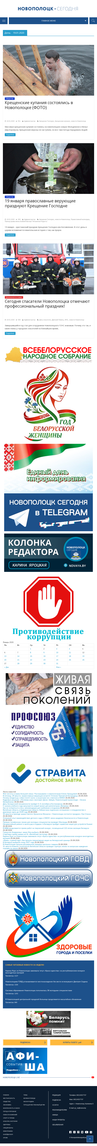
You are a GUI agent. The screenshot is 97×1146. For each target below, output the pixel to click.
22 (31, 660)
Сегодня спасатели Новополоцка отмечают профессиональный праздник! (47, 303)
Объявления (57, 1125)
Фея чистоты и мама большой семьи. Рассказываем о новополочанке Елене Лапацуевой (40, 794)
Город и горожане (9, 1111)
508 (18, 320)
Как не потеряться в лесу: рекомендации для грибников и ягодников (31, 808)
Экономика (7, 1105)
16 (44, 656)
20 (5, 660)
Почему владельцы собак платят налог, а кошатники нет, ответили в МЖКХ (34, 798)
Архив (5, 1137)
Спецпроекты (8, 1128)
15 (31, 656)
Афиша (55, 1115)
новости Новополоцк (78, 121)
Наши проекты (58, 1120)
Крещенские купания (62, 121)
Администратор (29, 121)
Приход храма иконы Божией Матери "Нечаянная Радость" (26, 221)
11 (70, 652)
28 (18, 663)
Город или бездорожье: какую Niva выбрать (21, 832)
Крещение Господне (46, 121)
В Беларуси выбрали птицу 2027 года (18, 842)
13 (5, 656)
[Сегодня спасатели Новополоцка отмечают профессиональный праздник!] (48, 244)
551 (18, 121)
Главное (6, 1095)
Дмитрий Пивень (58, 320)
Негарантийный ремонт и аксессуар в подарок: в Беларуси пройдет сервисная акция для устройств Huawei (47, 824)
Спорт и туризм (8, 1118)
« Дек (6, 667)
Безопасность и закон (14, 297)
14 (18, 656)
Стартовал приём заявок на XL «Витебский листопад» (25, 834)
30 (44, 663)
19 (83, 656)
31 (57, 663)
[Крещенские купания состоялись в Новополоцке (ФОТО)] (48, 46)
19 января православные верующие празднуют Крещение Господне (40, 203)
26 (83, 660)
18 (70, 656)
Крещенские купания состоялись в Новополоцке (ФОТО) (39, 105)
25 (70, 660)
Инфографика (8, 1131)
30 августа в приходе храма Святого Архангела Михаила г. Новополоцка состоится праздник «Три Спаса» (47, 814)
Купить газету (72, 1042)
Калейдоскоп (8, 1134)
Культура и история (10, 1121)
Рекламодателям (59, 1110)
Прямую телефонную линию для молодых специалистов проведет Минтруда (35, 822)
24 (57, 660)
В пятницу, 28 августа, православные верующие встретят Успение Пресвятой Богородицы (40, 796)
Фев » (58, 667)
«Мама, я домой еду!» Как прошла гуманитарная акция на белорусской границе (36, 840)
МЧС (66, 320)
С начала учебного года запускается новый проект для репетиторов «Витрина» (36, 806)
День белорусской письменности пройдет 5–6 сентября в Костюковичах (33, 804)
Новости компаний (10, 1114)
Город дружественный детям (34, 1105)
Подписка (25, 1042)
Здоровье (6, 1124)
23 (44, 660)
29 (31, 663)
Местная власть (9, 1098)
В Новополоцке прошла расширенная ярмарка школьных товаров (30, 844)
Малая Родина (28, 1101)
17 (57, 656)
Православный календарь (80, 219)
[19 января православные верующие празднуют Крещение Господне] (48, 144)
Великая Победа (29, 1098)
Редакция (56, 1095)
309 (18, 219)
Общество (9, 99)
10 (57, 652)
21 (18, 660)
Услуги (55, 1105)
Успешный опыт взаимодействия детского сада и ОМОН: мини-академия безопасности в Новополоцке (45, 818)
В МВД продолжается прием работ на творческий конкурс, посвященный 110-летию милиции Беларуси (46, 828)
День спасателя (45, 320)
